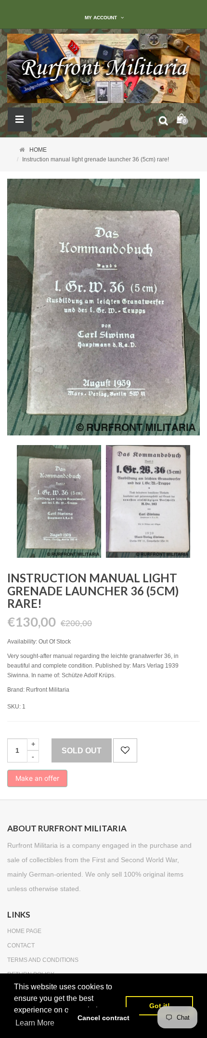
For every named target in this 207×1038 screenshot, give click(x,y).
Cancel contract (103, 1018)
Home (38, 149)
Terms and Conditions (42, 960)
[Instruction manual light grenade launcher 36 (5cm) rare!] (59, 501)
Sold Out (82, 751)
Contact (21, 945)
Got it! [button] (159, 1006)
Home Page (24, 931)
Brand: (16, 689)
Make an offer (37, 780)
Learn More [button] (34, 1023)
